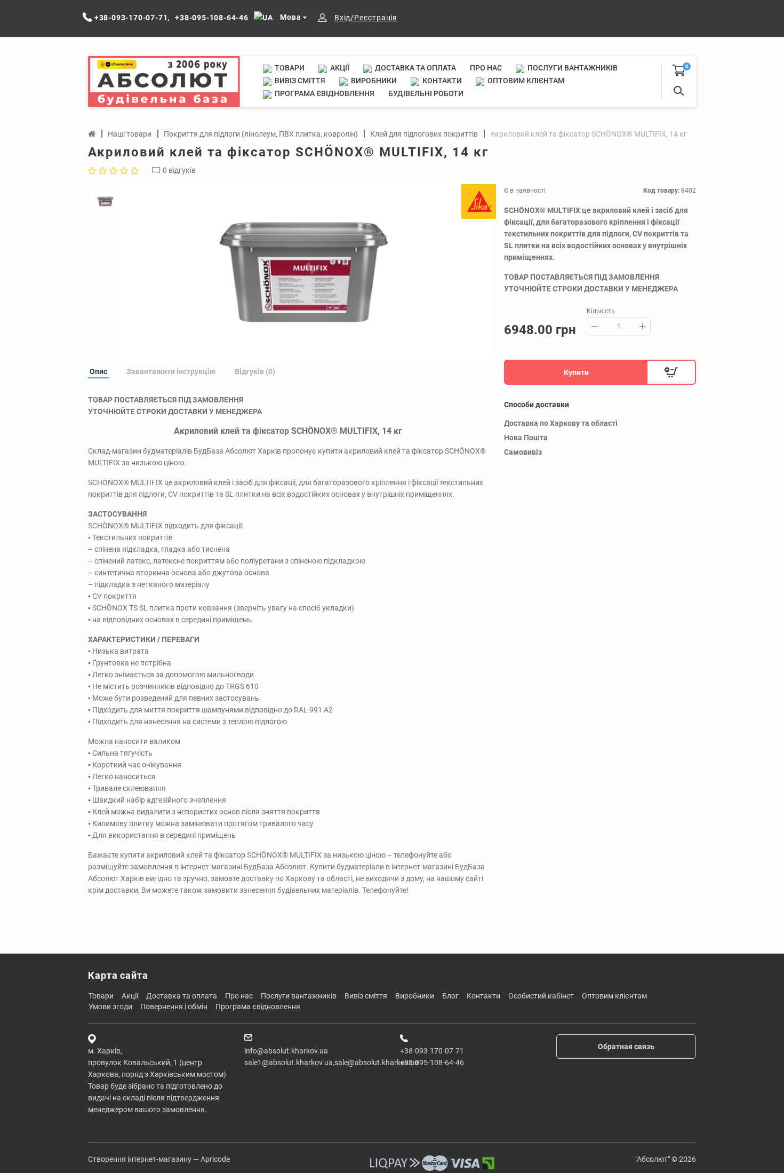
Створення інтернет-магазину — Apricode (159, 1159)
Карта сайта (118, 975)
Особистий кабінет (541, 996)
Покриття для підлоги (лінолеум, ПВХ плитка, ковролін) (261, 134)
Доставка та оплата (414, 68)
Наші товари (129, 134)
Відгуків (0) (255, 371)
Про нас (486, 68)
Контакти (441, 80)
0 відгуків (179, 170)
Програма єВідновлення (323, 93)
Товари (289, 68)
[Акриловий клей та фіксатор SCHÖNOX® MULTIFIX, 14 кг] (304, 272)
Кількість (601, 311)
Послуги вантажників (572, 68)
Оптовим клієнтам (525, 80)
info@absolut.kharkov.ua (286, 1051)
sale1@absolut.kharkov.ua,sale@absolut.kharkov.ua (331, 1062)
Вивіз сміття (299, 80)
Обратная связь (626, 1046)
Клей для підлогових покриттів (424, 134)
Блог (450, 996)
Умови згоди (110, 1006)
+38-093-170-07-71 (432, 1051)
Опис (98, 371)
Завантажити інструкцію (170, 371)
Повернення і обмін (173, 1006)
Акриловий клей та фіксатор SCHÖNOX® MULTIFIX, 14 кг (588, 134)
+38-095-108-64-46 (432, 1062)
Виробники (373, 80)
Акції (339, 68)
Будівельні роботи (425, 93)
